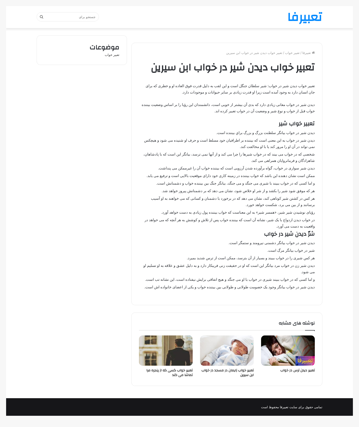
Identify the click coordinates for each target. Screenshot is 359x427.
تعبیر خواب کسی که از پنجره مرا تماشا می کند (169, 372)
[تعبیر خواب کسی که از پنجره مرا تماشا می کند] (166, 350)
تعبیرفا (307, 53)
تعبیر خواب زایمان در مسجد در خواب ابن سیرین (227, 372)
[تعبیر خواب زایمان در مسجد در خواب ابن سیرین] (227, 350)
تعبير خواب (292, 53)
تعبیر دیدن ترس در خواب (297, 370)
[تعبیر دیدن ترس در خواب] (288, 350)
